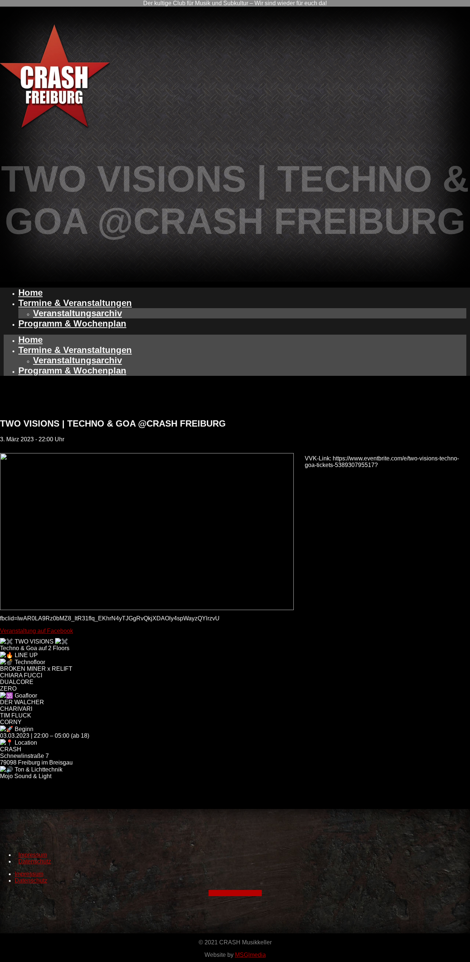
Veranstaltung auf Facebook (36, 631)
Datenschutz (34, 861)
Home (30, 292)
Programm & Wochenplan (72, 323)
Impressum (32, 855)
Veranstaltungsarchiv (77, 313)
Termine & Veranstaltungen (75, 303)
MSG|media (250, 955)
